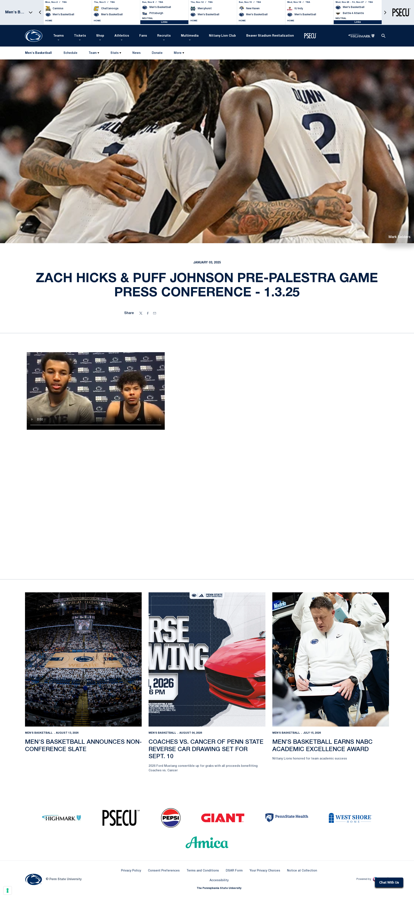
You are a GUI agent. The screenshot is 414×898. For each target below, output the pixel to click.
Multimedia (190, 35)
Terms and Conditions (203, 870)
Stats (114, 53)
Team (93, 53)
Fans (143, 35)
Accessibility (219, 880)
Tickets (80, 35)
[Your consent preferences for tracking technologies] (7, 890)
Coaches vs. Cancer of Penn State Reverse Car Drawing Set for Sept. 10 (206, 749)
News (136, 53)
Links (164, 22)
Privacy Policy (131, 870)
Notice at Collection (302, 870)
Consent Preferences (164, 870)
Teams (58, 35)
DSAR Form (234, 870)
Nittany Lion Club (222, 35)
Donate (157, 54)
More (178, 53)
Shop (100, 35)
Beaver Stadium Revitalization (270, 35)
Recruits (164, 35)
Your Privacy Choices (264, 870)
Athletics (121, 35)
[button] (40, 12)
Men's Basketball (39, 733)
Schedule (70, 53)
